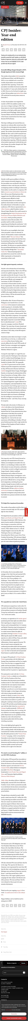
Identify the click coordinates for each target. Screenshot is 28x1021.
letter (18, 695)
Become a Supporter (12, 963)
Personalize (14, 1014)
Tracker (8, 676)
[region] (14, 1010)
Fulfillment (20, 708)
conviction (4, 341)
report (3, 651)
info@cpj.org (4, 999)
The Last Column (15, 237)
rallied (3, 407)
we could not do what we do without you (13, 894)
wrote (16, 322)
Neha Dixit (10, 770)
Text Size (5, 947)
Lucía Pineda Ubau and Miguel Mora (13, 773)
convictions (4, 305)
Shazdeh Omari (6, 45)
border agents (22, 619)
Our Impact (4, 7)
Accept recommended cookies (14, 1018)
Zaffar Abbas (4, 780)
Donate (23, 963)
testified (3, 371)
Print (4, 942)
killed (17, 76)
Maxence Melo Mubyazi (8, 776)
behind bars (20, 93)
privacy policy (8, 1010)
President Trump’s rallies (19, 634)
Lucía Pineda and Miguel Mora (13, 518)
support (19, 890)
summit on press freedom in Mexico (15, 192)
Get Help (19, 2)
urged (2, 364)
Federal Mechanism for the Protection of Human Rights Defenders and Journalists (13, 215)
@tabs (2, 939)
